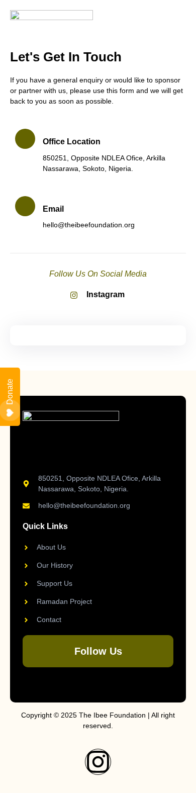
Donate (10, 392)
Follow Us (98, 651)
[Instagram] (98, 762)
